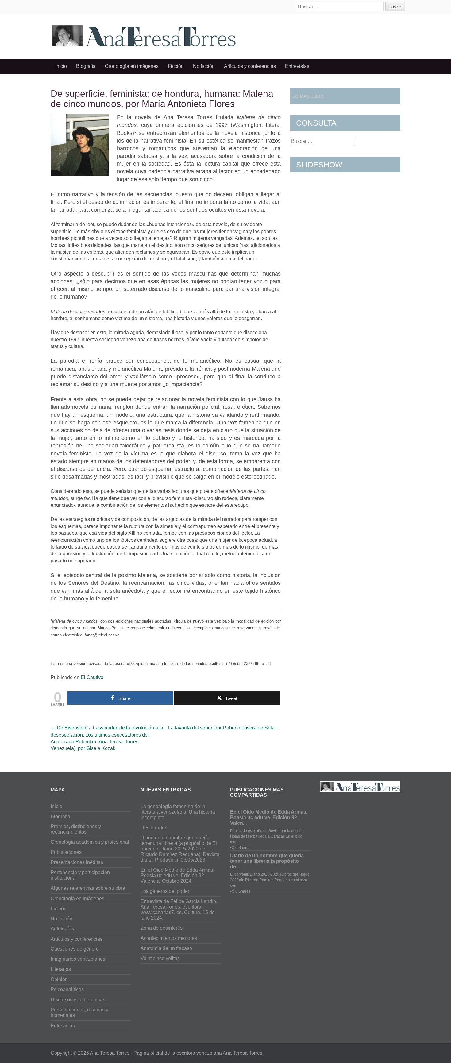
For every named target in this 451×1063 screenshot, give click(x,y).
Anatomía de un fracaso (166, 948)
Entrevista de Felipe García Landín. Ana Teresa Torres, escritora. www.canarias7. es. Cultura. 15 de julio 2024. (179, 909)
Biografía (86, 66)
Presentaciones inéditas (77, 862)
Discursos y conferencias (78, 999)
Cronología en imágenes (132, 66)
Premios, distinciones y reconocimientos (76, 829)
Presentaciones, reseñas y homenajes (79, 1012)
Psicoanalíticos (67, 989)
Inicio (61, 66)
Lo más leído (308, 96)
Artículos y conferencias (250, 66)
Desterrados (154, 827)
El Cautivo (92, 677)
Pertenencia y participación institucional (80, 875)
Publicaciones (66, 852)
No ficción (204, 66)
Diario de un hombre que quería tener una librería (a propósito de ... (267, 861)
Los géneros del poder (165, 891)
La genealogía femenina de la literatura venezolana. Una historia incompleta (178, 812)
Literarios (61, 969)
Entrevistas (297, 66)
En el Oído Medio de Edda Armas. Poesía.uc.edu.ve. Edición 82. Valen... (268, 817)
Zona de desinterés (162, 928)
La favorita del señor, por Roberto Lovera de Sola (224, 727)
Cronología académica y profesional (90, 842)
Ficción (176, 66)
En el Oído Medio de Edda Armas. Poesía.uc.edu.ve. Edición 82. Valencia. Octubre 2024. (177, 875)
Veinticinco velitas (160, 958)
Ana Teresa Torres (109, 1053)
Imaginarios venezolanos (78, 959)
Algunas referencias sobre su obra (88, 888)
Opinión (59, 979)
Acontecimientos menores (169, 938)
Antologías (62, 928)
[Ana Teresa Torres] (144, 35)
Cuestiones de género (75, 949)
